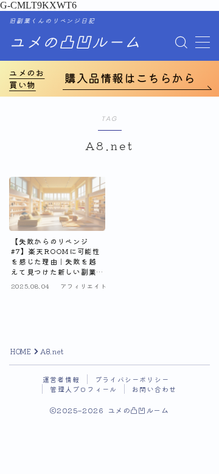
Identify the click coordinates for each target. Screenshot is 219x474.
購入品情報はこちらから (130, 77)
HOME (20, 351)
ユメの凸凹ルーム (75, 43)
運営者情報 (61, 379)
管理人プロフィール (83, 389)
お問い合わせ (154, 389)
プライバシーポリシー (132, 379)
